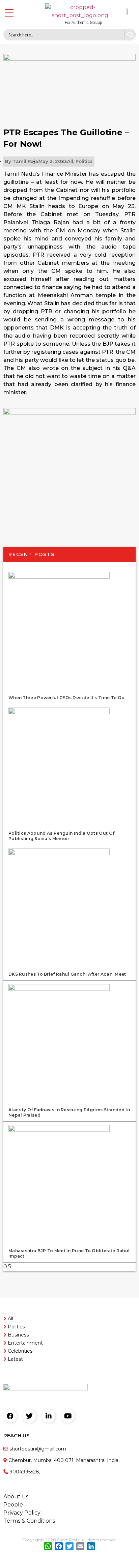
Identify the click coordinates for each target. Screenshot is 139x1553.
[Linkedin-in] (48, 1416)
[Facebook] (10, 1416)
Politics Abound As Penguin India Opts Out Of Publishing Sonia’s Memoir (61, 836)
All (70, 161)
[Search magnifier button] (130, 34)
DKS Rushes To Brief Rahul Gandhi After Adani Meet (67, 974)
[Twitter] (29, 1416)
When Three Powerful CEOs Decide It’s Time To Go (66, 697)
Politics (84, 161)
